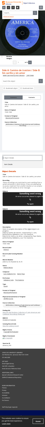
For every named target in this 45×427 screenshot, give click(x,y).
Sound (5, 286)
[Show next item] (30, 62)
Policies (4, 388)
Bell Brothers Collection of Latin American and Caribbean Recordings (23, 124)
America (6, 250)
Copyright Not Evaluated (11, 332)
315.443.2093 (6, 357)
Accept (38, 421)
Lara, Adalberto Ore (10, 274)
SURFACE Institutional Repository (11, 377)
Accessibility (5, 393)
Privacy (4, 390)
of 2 (26, 62)
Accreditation (6, 398)
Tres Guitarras (19, 280)
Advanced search (8, 16)
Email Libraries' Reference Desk (11, 369)
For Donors (5, 400)
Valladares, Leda (9, 280)
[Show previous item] (14, 62)
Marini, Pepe (21, 274)
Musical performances (12, 118)
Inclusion (4, 395)
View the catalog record (11, 326)
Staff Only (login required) (9, 407)
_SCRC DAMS (30, 76)
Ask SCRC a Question (8, 366)
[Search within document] (41, 81)
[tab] (13, 97)
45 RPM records (8, 299)
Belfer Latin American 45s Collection (13, 76)
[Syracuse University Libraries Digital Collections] (22, 3)
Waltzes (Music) (8, 268)
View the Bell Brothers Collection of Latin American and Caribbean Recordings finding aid (21, 313)
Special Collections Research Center (12, 375)
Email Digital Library (8, 363)
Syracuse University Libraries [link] (12, 352)
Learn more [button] (6, 424)
